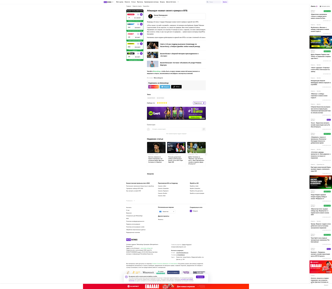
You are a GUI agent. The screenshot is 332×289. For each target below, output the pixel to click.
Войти (225, 2)
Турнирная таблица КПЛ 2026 (134, 188)
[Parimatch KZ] (131, 43)
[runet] (128, 272)
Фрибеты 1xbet (194, 186)
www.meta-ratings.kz (146, 248)
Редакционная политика (133, 232)
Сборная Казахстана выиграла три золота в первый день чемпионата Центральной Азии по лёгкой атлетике (321, 109)
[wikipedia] (148, 272)
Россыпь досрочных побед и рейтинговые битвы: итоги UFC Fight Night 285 (175, 159)
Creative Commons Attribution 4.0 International (165, 263)
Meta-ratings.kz (158, 78)
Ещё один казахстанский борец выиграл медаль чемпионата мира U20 (321, 169)
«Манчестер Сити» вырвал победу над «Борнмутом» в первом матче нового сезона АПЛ (320, 211)
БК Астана (160, 98)
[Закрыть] (329, 285)
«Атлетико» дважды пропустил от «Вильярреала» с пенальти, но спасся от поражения (321, 155)
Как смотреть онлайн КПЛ (133, 191)
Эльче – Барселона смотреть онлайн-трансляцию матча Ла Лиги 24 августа (320, 125)
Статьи (133, 2)
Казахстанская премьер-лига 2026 (138, 183)
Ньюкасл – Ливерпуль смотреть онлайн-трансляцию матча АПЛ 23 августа (320, 254)
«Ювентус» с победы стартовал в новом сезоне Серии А (319, 95)
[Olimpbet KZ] (131, 14)
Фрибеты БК (194, 183)
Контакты (128, 207)
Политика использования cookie (135, 227)
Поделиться (198, 103)
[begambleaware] (173, 272)
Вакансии (129, 213)
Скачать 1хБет (162, 186)
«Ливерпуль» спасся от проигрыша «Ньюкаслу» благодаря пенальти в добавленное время (318, 140)
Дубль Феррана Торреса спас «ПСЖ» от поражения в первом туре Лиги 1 (321, 56)
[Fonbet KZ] (131, 34)
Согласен (200, 277)
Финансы (160, 219)
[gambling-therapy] (186, 272)
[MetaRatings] (131, 239)
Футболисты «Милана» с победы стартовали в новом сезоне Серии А (320, 29)
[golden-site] (136, 272)
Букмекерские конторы (151, 2)
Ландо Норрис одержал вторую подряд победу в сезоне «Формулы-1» (319, 196)
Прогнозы (140, 2)
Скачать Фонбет (162, 193)
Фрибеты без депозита (196, 191)
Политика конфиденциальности (135, 221)
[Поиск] (207, 2)
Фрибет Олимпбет (195, 188)
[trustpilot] (160, 272)
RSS (127, 218)
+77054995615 (180, 255)
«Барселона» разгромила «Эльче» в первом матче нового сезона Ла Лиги (319, 16)
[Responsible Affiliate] (199, 273)
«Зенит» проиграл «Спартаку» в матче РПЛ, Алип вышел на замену (320, 69)
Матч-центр (119, 2)
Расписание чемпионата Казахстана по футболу (140, 186)
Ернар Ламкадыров (160, 15)
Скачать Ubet (161, 195)
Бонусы (162, 2)
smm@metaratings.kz (182, 252)
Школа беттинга (171, 2)
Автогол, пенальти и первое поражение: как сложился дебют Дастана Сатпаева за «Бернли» (156, 159)
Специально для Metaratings (134, 215)
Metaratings (157, 71)
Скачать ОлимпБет (163, 188)
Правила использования (133, 224)
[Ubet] (131, 53)
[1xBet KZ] (131, 24)
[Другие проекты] (108, 2)
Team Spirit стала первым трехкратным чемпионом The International (320, 240)
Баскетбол (151, 98)
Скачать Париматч (163, 191)
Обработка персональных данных (136, 229)
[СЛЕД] (206, 154)
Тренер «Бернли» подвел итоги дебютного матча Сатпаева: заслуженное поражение (321, 226)
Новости (127, 2)
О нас (128, 210)
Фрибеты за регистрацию (197, 193)
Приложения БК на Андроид (168, 183)
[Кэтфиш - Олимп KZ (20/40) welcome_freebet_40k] (166, 286)
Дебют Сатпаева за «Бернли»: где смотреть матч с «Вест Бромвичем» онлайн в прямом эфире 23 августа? (196, 160)
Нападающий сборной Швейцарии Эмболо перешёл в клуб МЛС (321, 82)
